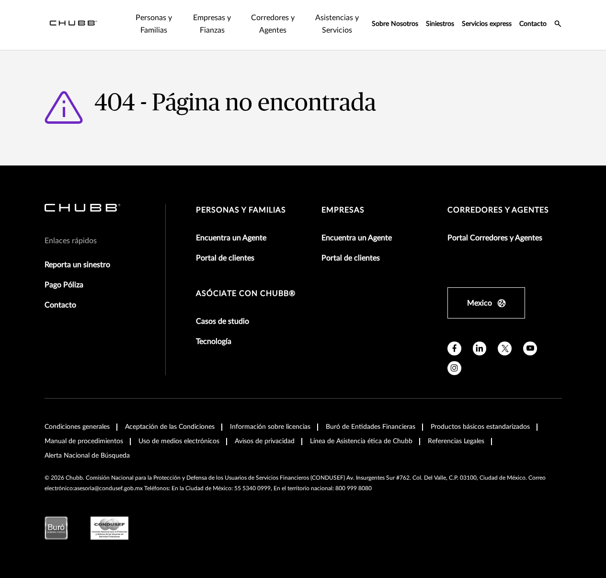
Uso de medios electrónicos (178, 441)
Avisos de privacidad (265, 441)
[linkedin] (480, 348)
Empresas (343, 210)
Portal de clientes (225, 258)
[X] (505, 348)
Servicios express (487, 24)
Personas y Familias (241, 210)
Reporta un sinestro (77, 265)
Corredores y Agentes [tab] (273, 24)
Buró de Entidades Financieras (370, 427)
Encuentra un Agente (231, 238)
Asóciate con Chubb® (246, 293)
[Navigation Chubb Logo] (73, 25)
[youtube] (530, 348)
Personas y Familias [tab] (154, 24)
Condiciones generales (77, 427)
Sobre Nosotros (395, 24)
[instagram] (454, 368)
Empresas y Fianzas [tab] (212, 24)
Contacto (533, 24)
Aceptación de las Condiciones (170, 427)
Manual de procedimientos (84, 441)
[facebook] (454, 348)
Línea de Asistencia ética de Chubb (361, 441)
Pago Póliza (64, 285)
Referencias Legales (456, 441)
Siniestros (440, 24)
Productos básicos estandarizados (480, 427)
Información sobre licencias (270, 427)
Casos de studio (222, 321)
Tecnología (213, 341)
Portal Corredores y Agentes (494, 238)
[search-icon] (558, 25)
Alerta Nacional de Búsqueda (87, 455)
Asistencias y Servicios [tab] (337, 24)
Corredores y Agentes (498, 210)
